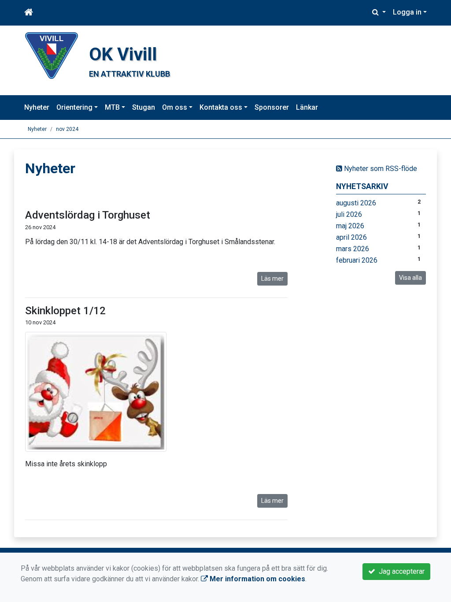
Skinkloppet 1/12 (65, 311)
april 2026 (351, 237)
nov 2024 (67, 129)
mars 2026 (352, 249)
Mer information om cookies (256, 579)
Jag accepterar (400, 571)
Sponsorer (272, 107)
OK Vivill (123, 54)
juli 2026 (349, 214)
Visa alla (410, 277)
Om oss (174, 107)
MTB (112, 107)
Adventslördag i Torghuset (87, 215)
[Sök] (379, 12)
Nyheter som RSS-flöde (379, 168)
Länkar (307, 107)
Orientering (74, 107)
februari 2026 (356, 260)
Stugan (143, 107)
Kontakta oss (221, 107)
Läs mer (272, 278)
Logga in (407, 12)
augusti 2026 (356, 203)
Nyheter (36, 107)
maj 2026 (350, 226)
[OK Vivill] (51, 55)
